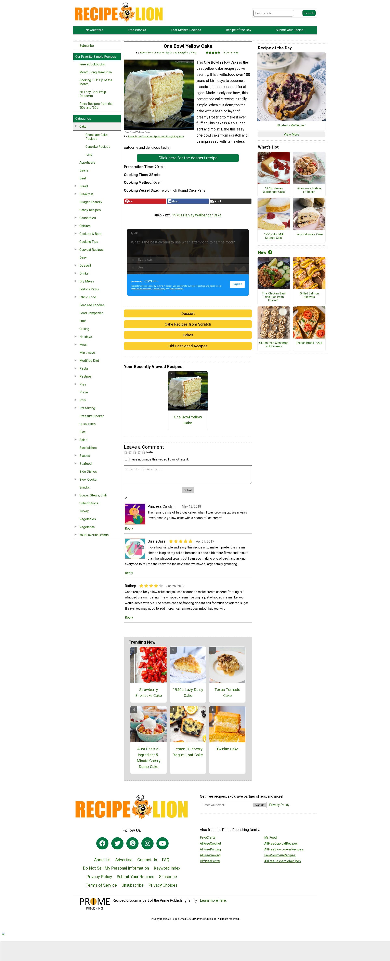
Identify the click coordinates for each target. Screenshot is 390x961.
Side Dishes (88, 471)
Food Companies (91, 313)
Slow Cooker (88, 479)
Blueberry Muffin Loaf (291, 125)
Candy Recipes (90, 210)
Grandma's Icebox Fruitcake (309, 190)
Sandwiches (88, 448)
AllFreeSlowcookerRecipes (283, 849)
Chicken (85, 226)
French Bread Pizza (309, 343)
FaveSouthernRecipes (280, 855)
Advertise (123, 859)
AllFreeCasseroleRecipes (282, 861)
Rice (82, 432)
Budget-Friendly (90, 202)
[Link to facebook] (102, 843)
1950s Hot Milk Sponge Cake (274, 236)
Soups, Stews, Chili (93, 495)
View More (291, 134)
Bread (83, 186)
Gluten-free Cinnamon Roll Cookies (273, 344)
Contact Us (147, 859)
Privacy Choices (162, 885)
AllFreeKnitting (210, 849)
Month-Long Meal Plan (95, 72)
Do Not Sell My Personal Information (116, 868)
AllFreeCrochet (210, 843)
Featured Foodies (92, 305)
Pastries (85, 376)
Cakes (188, 335)
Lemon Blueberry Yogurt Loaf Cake (188, 752)
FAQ (165, 859)
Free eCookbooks (92, 64)
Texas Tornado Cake (227, 692)
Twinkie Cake (227, 749)
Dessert (85, 265)
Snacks (84, 487)
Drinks (84, 273)
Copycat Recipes (91, 250)
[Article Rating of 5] (213, 52)
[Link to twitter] (117, 843)
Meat (83, 345)
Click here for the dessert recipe (188, 157)
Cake (83, 126)
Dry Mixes (86, 281)
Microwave (87, 353)
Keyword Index (167, 868)
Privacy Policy (99, 876)
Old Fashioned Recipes (187, 346)
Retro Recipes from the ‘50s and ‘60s (96, 106)
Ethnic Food (87, 297)
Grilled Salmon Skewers (309, 295)
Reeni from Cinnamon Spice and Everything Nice (168, 52)
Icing (89, 154)
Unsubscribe (133, 885)
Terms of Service (101, 885)
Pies (82, 384)
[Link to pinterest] (132, 843)
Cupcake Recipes (98, 147)
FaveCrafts (208, 837)
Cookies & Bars (90, 234)
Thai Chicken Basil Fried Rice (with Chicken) (274, 297)
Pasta (83, 368)
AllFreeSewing (210, 855)
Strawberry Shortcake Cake (148, 692)
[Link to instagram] (147, 843)
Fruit (82, 321)
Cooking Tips (88, 242)
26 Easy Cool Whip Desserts (92, 94)
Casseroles (87, 218)
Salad (83, 440)
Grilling (84, 329)
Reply (129, 528)
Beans (83, 170)
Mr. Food (270, 837)
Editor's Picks (89, 289)
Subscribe (86, 46)
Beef (82, 178)
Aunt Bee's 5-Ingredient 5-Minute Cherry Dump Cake (148, 758)
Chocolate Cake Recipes (97, 137)
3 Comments (231, 52)
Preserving (87, 408)
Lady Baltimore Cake (309, 234)
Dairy (83, 258)
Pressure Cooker (91, 416)
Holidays (85, 337)
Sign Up (259, 805)
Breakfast (86, 194)
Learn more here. (213, 900)
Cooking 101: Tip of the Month (95, 82)
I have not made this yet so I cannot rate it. (159, 459)
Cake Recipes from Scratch (188, 324)
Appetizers (87, 162)
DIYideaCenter (210, 861)
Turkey (84, 511)
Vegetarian (87, 527)
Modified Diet (89, 361)
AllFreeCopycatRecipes (281, 843)
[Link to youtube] (162, 843)
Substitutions (88, 503)
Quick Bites (87, 424)
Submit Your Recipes (135, 876)
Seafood (85, 464)
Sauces (84, 456)
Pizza (83, 392)
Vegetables (87, 519)
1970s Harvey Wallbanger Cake (196, 215)
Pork (82, 400)
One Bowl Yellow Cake (188, 420)
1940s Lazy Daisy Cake (188, 692)
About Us (102, 859)
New (262, 252)
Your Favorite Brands (94, 535)
